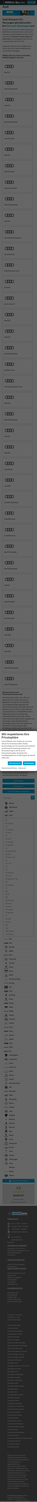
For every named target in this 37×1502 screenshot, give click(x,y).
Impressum (22, 768)
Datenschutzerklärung (9, 768)
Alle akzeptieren (15, 763)
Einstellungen (29, 763)
